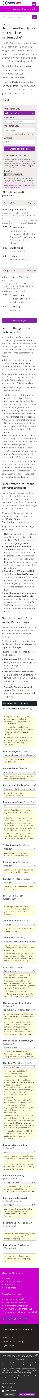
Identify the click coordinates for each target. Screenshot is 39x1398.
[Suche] (34, 17)
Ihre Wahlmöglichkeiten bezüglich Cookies (19, 1357)
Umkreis (8, 137)
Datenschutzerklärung (8, 1383)
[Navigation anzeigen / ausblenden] (34, 4)
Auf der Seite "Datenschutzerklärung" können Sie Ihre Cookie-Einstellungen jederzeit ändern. (19, 185)
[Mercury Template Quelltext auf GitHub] (26, 1319)
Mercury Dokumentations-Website (18, 996)
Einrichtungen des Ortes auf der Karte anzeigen (17, 620)
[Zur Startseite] (11, 3)
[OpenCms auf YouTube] (15, 1319)
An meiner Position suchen (20, 134)
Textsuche (9, 117)
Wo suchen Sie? (11, 125)
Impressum (5, 1381)
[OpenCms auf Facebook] (4, 1319)
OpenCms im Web (12, 1294)
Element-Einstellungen (16, 703)
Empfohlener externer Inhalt (16, 155)
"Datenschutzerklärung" (20, 1376)
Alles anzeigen (12, 112)
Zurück (6, 99)
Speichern (9, 1394)
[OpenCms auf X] (9, 1319)
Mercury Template (12, 1273)
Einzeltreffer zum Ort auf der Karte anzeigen (18, 485)
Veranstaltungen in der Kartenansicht (16, 330)
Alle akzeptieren (27, 1394)
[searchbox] (17, 17)
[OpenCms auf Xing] (21, 1319)
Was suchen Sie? (12, 108)
